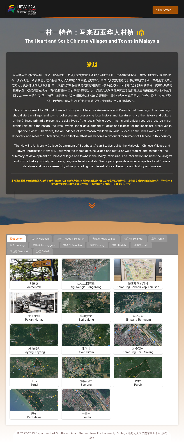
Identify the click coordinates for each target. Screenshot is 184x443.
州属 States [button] (163, 10)
